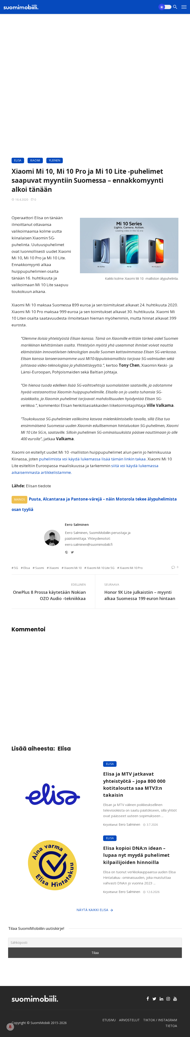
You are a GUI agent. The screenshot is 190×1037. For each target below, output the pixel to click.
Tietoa (171, 1026)
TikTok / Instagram (160, 1020)
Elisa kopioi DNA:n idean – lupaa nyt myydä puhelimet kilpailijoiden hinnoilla (136, 855)
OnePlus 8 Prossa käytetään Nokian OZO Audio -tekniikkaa (49, 595)
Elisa (18, 160)
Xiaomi (35, 160)
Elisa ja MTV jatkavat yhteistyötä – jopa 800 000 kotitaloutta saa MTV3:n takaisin (134, 784)
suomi (39, 568)
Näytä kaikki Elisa (92, 910)
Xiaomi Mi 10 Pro (131, 568)
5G (16, 568)
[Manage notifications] (10, 1027)
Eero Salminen (77, 524)
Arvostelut (129, 1020)
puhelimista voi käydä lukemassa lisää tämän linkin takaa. (93, 459)
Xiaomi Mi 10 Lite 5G (100, 568)
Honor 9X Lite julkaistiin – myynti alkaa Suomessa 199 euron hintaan (139, 595)
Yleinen (54, 160)
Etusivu (109, 1020)
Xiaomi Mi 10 (73, 568)
